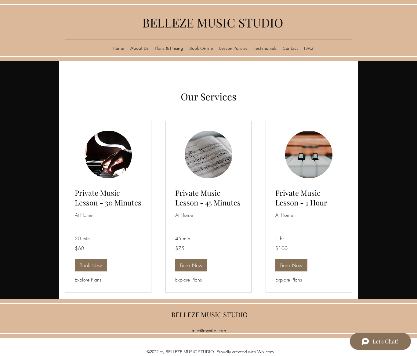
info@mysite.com (209, 330)
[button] (91, 265)
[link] (108, 198)
